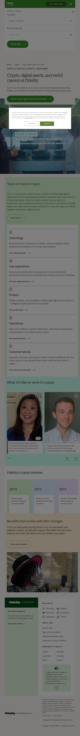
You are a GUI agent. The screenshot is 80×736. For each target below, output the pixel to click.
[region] (40, 118)
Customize (31, 123)
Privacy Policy (29, 118)
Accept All (47, 123)
